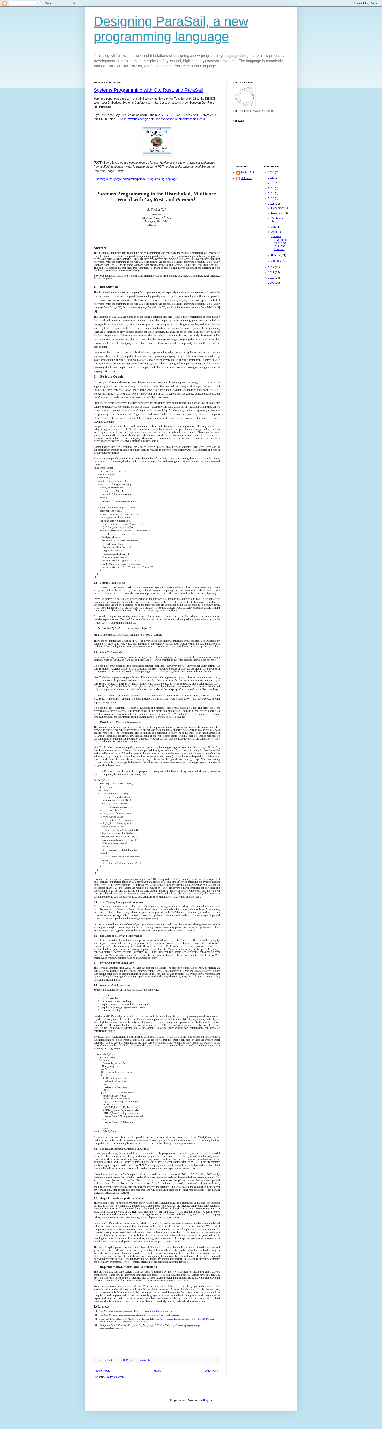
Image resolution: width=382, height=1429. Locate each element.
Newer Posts (102, 1370)
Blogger (207, 1400)
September (278, 218)
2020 (271, 177)
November (278, 213)
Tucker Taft (247, 172)
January (276, 260)
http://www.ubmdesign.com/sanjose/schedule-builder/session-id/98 (162, 119)
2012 (271, 267)
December (278, 208)
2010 (271, 277)
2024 (271, 172)
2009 (271, 282)
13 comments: (143, 1360)
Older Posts (212, 1370)
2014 (271, 198)
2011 (271, 272)
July (274, 226)
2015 (271, 193)
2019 (271, 182)
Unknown (246, 178)
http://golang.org (164, 1311)
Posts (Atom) (117, 1377)
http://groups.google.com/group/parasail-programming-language (136, 179)
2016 (271, 188)
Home (157, 1370)
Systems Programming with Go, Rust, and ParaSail (148, 90)
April (274, 231)
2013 (271, 203)
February (277, 255)
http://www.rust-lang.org (166, 1315)
